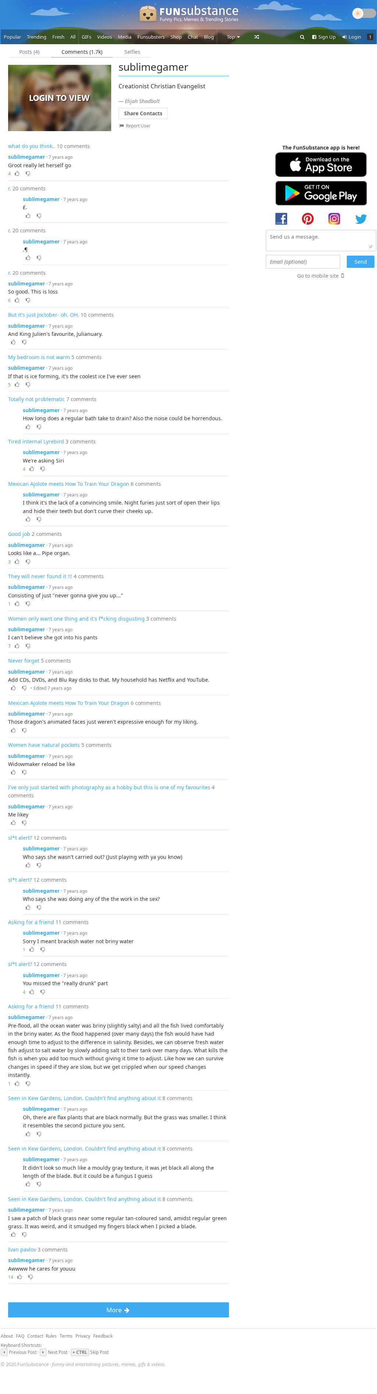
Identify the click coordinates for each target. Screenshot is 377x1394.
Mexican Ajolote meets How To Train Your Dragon (68, 483)
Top (231, 37)
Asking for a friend (31, 922)
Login (354, 37)
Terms (66, 1336)
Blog (209, 37)
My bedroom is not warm (39, 357)
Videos (104, 37)
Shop (176, 37)
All (72, 37)
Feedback (103, 1336)
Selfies (132, 51)
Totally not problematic (36, 399)
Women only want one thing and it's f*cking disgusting (76, 618)
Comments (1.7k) (81, 51)
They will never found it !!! (40, 576)
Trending (36, 37)
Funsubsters (151, 37)
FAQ (20, 1336)
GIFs (86, 37)
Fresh (58, 37)
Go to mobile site (318, 275)
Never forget (23, 660)
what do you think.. (31, 146)
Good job (19, 533)
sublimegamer (26, 156)
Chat (193, 37)
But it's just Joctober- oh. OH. (43, 314)
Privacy (82, 1336)
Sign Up (326, 37)
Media (124, 37)
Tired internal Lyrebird (36, 441)
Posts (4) (29, 51)
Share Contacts (143, 113)
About (7, 1336)
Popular (12, 37)
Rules (51, 1336)
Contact (35, 1336)
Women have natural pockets (44, 744)
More (114, 1310)
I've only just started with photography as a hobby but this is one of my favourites (109, 787)
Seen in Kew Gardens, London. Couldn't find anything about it (84, 1098)
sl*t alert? (20, 837)
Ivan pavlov (22, 1249)
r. (9, 188)
